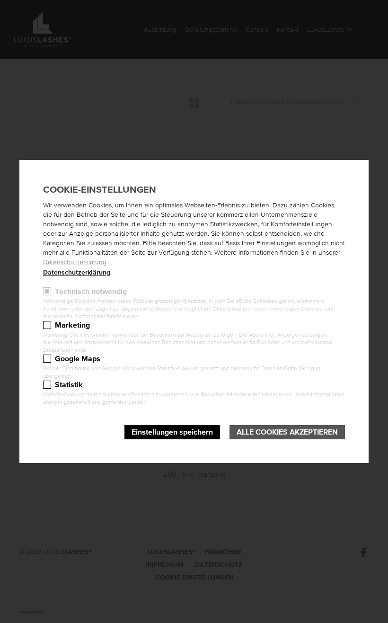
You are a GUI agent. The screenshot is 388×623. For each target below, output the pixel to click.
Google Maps (77, 359)
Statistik (69, 385)
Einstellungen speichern (172, 432)
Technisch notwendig (91, 291)
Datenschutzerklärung (74, 262)
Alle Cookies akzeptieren (287, 432)
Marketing (72, 325)
